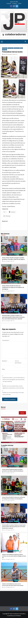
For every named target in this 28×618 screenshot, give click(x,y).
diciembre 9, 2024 (11, 54)
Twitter (19, 3)
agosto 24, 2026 (9, 261)
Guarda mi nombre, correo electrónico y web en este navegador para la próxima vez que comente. (13, 379)
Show (21, 48)
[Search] (25, 41)
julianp (4, 54)
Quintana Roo (16, 48)
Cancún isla (5, 253)
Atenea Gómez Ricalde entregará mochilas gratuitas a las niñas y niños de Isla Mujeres (13, 258)
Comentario (6, 340)
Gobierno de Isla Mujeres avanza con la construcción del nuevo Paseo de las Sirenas (12, 584)
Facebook (9, 3)
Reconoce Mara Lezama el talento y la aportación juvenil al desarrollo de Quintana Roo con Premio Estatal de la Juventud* (13, 317)
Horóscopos (5, 48)
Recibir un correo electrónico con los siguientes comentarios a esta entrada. (13, 387)
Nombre (4, 361)
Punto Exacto (10, 48)
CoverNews (10, 615)
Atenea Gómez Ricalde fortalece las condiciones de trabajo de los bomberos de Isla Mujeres (13, 287)
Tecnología (4, 49)
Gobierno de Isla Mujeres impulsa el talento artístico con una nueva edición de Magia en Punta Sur (14, 556)
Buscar (3, 407)
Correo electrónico (18, 362)
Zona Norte (16, 253)
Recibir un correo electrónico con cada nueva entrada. (13, 393)
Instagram (14, 3)
